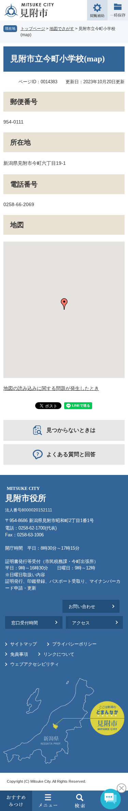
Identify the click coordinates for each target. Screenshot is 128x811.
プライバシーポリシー (74, 644)
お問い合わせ (82, 606)
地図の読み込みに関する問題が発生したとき (51, 388)
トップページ (32, 28)
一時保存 (118, 10)
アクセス (81, 622)
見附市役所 (25, 494)
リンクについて (58, 654)
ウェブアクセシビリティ (34, 664)
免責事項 (19, 654)
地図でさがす (61, 28)
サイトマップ (23, 644)
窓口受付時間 (24, 622)
